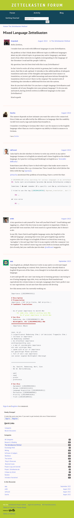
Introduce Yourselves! (11, 477)
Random (7, 475)
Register (14, 406)
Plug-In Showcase (10, 461)
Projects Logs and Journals (12, 467)
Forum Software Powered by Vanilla (9, 510)
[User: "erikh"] (6, 220)
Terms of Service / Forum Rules (14, 507)
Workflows (8, 456)
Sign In (6, 406)
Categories (8, 428)
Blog (61, 13)
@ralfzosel (49, 247)
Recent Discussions (10, 431)
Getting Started (12, 18)
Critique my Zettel (10, 472)
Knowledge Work (10, 448)
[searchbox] (37, 18)
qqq (11, 261)
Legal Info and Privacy (34, 505)
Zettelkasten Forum (37, 5)
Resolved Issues (10, 464)
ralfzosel (13, 150)
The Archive (8, 458)
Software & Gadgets (11, 453)
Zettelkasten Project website (17, 505)
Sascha (12, 113)
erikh (12, 219)
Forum (12, 13)
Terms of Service (9, 514)
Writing (7, 450)
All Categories (9, 439)
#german (28, 171)
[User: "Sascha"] (6, 114)
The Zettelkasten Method (60, 41)
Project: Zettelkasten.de (12, 469)
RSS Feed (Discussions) (49, 505)
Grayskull (14, 41)
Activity (37, 13)
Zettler (16, 136)
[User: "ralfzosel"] (6, 151)
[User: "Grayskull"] (7, 42)
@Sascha (13, 175)
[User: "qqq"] (6, 263)
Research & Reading (11, 442)
